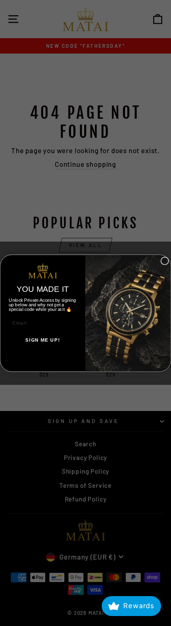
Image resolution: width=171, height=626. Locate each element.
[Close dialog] (164, 260)
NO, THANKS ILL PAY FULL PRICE (42, 357)
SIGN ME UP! (42, 339)
